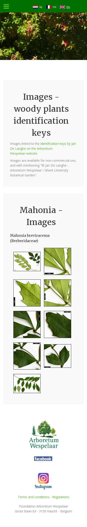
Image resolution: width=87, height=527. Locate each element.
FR (54, 7)
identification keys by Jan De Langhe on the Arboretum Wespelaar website (43, 148)
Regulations (60, 497)
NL (41, 7)
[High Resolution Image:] (25, 263)
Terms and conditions (33, 497)
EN (68, 7)
